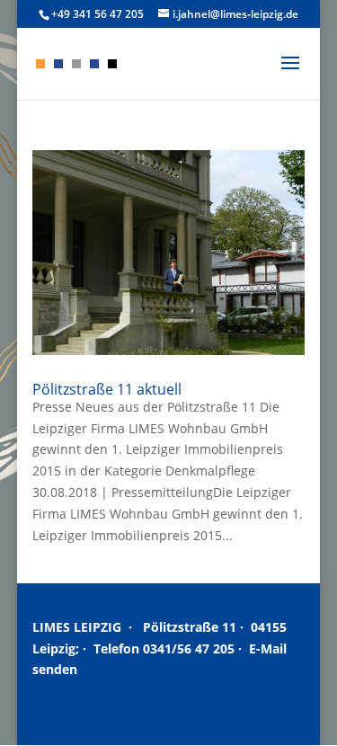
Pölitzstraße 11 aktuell (107, 389)
